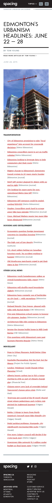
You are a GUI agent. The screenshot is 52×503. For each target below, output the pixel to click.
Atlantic (7, 494)
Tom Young (13, 50)
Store (30, 482)
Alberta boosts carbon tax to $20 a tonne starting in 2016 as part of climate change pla (26, 379)
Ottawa (7, 492)
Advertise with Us (35, 491)
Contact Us (32, 499)
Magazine (31, 475)
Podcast (31, 479)
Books (30, 477)
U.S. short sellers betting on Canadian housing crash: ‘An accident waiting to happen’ (24, 253)
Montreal (8, 489)
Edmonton (8, 496)
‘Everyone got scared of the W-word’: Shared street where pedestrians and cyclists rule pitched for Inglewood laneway (27, 401)
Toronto (7, 477)
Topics (31, 4)
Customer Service (35, 487)
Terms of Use (33, 496)
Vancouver (8, 480)
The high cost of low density (20, 242)
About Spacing (34, 489)
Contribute (32, 494)
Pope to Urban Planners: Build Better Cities (26, 352)
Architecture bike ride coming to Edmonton (27, 321)
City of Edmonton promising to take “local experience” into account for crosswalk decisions (26, 144)
